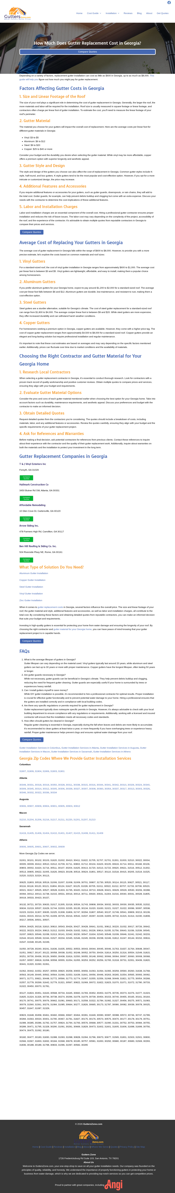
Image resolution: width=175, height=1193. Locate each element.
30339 (69, 788)
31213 (92, 819)
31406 (38, 833)
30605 (30, 846)
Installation (111, 13)
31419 (22, 833)
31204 (30, 819)
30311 (69, 785)
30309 (22, 788)
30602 (53, 846)
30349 (22, 785)
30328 (61, 785)
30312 (46, 788)
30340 (146, 785)
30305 (53, 788)
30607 (46, 846)
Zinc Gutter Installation (30, 600)
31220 (69, 819)
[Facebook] (169, 2)
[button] (100, 13)
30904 (46, 806)
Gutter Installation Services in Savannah (71, 751)
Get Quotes (163, 13)
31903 (53, 771)
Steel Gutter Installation (31, 587)
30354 (108, 788)
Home (79, 13)
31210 (22, 819)
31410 (53, 833)
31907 (22, 771)
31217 (53, 819)
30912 (77, 806)
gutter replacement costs (50, 607)
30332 (30, 792)
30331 (30, 785)
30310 (123, 785)
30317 (123, 788)
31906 (46, 771)
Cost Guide (93, 13)
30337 (115, 788)
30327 (77, 788)
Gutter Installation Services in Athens (112, 751)
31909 (30, 771)
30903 (69, 806)
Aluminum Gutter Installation (33, 573)
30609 (61, 846)
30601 (38, 846)
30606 (22, 846)
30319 (46, 785)
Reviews (128, 13)
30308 (92, 788)
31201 (76, 819)
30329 (131, 785)
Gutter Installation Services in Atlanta (80, 748)
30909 (38, 806)
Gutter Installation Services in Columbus (39, 748)
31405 (30, 833)
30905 (61, 806)
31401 (61, 833)
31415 (77, 833)
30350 (53, 785)
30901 (53, 806)
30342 (115, 785)
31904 (38, 771)
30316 (92, 785)
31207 (84, 819)
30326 (146, 788)
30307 (84, 788)
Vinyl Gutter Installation (31, 593)
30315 (84, 785)
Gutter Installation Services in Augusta (119, 748)
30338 (76, 785)
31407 (69, 833)
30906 (22, 806)
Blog (139, 13)
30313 (131, 788)
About (149, 13)
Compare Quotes (87, 51)
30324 (138, 785)
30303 (138, 788)
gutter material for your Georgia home (73, 629)
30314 (38, 788)
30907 (30, 806)
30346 (22, 792)
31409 (100, 833)
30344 (100, 785)
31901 (61, 771)
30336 (46, 792)
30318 (38, 785)
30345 (30, 788)
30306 (61, 788)
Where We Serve (100, 1147)
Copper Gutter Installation (32, 580)
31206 (38, 819)
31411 (92, 833)
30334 (53, 792)
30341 (107, 785)
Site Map (140, 1147)
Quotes (114, 1147)
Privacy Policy (127, 1147)
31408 (84, 833)
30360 (100, 788)
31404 (46, 833)
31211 (61, 819)
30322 (38, 792)
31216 (46, 819)
